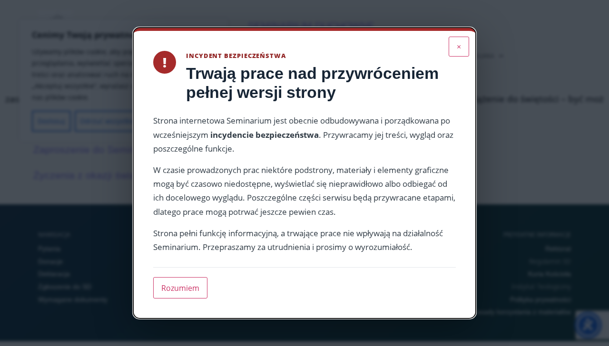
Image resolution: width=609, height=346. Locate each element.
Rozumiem (180, 288)
